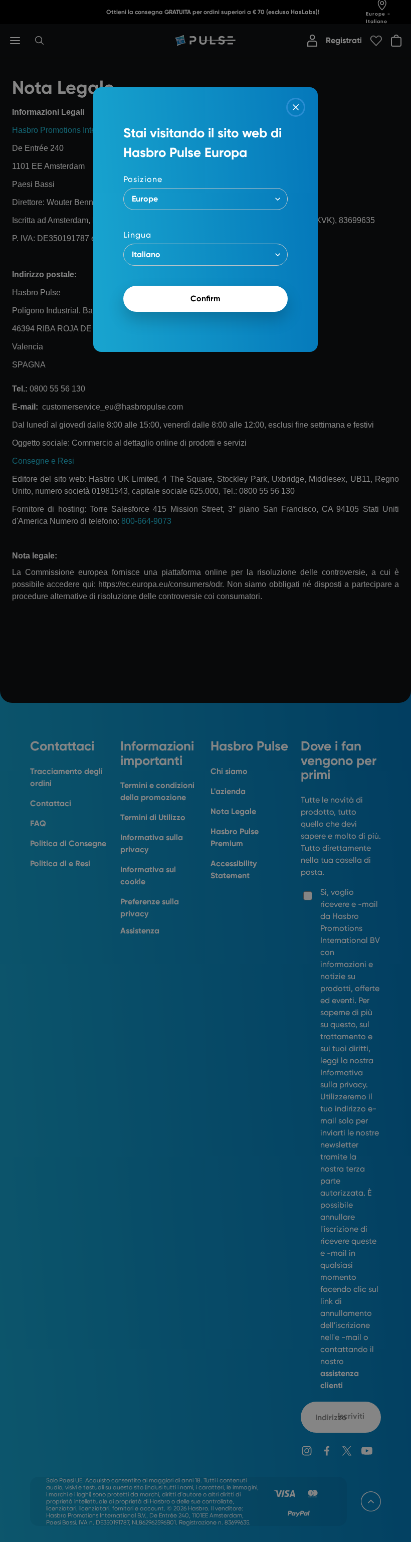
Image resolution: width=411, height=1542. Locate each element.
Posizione (142, 179)
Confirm (205, 298)
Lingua (137, 235)
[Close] (296, 107)
